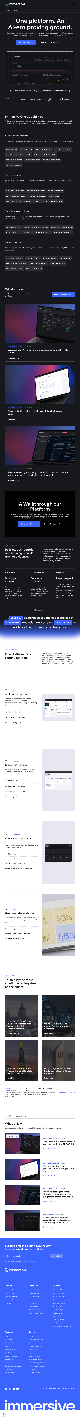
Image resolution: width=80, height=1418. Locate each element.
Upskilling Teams (58, 1320)
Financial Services (58, 1296)
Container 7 (9, 1343)
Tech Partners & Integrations (62, 1326)
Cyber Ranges (33, 1306)
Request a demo (25, 42)
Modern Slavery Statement (37, 1363)
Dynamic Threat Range (36, 1313)
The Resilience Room (11, 1353)
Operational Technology (60, 1290)
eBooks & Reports (11, 1349)
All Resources (9, 1373)
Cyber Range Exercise (36, 1300)
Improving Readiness (12, 1296)
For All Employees (58, 1310)
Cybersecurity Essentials (13, 1366)
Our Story (32, 1336)
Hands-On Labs (34, 1290)
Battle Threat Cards (11, 1356)
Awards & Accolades (35, 1346)
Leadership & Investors (36, 1339)
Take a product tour (29, 524)
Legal (30, 1353)
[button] (73, 4)
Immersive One (10, 1290)
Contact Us (32, 1369)
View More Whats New (63, 294)
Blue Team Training (59, 1303)
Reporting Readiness (11, 1300)
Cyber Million (33, 1349)
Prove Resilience (10, 1293)
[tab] (9, 1116)
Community (9, 1369)
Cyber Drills (32, 1303)
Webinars (8, 1346)
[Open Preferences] (3, 1414)
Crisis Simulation (34, 1296)
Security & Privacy (35, 1356)
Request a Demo (34, 1373)
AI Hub (55, 1323)
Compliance (57, 1316)
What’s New (9, 1339)
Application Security (35, 1293)
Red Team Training (59, 1300)
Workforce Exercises (35, 1310)
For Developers (58, 1313)
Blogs (7, 1336)
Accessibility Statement (36, 1359)
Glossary (8, 1363)
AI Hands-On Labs (59, 1306)
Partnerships (9, 1359)
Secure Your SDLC (59, 1293)
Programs (8, 1303)
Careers (31, 1343)
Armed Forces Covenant (37, 1366)
